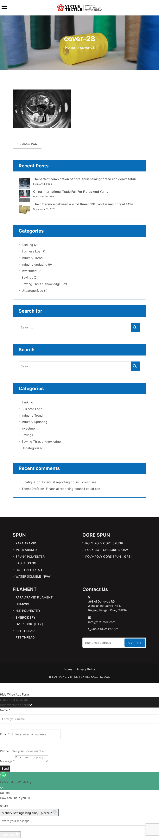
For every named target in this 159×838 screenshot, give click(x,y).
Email (5, 734)
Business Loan (32, 251)
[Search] (135, 327)
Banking (27, 245)
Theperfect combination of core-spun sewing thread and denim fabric (85, 179)
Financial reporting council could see (69, 482)
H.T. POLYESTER (28, 611)
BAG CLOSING (26, 563)
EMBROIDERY (25, 617)
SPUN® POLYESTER (30, 556)
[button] (79, 694)
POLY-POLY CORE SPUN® (104, 543)
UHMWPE (23, 604)
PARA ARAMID (26, 543)
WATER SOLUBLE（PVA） (34, 576)
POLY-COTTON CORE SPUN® (106, 550)
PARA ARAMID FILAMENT (34, 597)
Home (68, 669)
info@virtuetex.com (101, 622)
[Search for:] (79, 327)
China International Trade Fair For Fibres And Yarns (70, 192)
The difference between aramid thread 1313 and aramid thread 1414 (83, 204)
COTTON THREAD (29, 570)
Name (5, 710)
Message (7, 761)
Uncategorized (32, 290)
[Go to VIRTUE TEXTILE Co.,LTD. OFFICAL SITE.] (70, 47)
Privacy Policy (86, 669)
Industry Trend (32, 258)
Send (5, 768)
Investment (30, 271)
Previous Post (27, 144)
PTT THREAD (25, 637)
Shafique (28, 482)
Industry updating (34, 264)
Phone (4, 751)
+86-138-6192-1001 (104, 629)
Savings (27, 277)
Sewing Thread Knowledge (41, 284)
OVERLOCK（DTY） (30, 624)
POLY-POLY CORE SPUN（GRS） (109, 556)
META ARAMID (26, 550)
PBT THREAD (25, 631)
